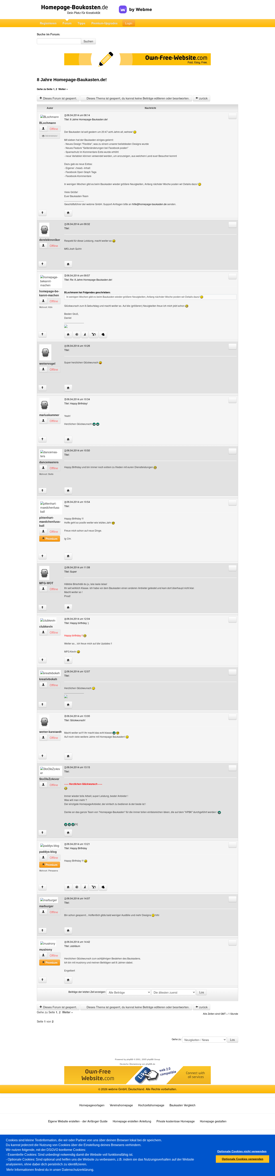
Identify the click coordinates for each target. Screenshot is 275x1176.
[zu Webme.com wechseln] (135, 6)
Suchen (88, 41)
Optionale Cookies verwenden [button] (242, 1159)
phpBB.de (150, 1064)
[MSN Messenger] (103, 334)
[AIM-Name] (84, 334)
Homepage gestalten (213, 1121)
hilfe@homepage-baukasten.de (149, 204)
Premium (51, 539)
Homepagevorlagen (91, 1105)
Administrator (51, 135)
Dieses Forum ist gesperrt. (59, 98)
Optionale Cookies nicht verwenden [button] (242, 1151)
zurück (203, 98)
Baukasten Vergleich (182, 1105)
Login (128, 23)
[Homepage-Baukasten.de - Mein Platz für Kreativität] (78, 9)
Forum (67, 23)
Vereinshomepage (121, 1105)
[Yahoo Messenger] (93, 334)
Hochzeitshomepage (151, 1105)
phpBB (130, 1059)
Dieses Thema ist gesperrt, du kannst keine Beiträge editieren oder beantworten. (137, 98)
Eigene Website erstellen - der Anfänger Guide (78, 1121)
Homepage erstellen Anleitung (132, 1121)
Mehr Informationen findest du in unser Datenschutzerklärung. (50, 1169)
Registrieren (48, 23)
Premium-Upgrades (104, 23)
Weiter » (63, 89)
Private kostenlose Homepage (175, 1121)
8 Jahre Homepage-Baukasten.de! (72, 79)
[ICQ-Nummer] (77, 334)
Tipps (81, 23)
